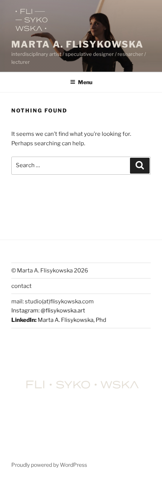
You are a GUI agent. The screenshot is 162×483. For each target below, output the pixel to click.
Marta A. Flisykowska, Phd (72, 320)
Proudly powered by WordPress (49, 464)
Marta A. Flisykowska (77, 44)
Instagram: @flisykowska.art (48, 310)
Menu (85, 82)
